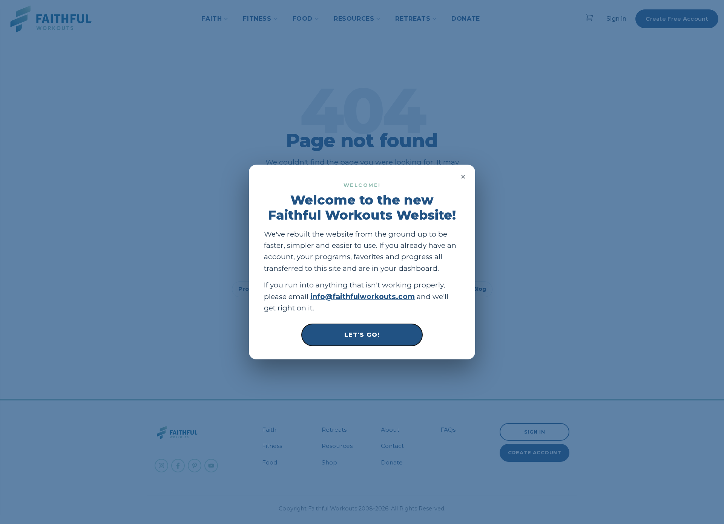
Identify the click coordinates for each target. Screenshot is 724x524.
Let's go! (362, 334)
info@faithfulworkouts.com (362, 296)
